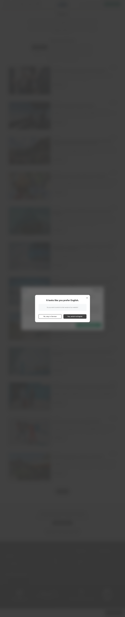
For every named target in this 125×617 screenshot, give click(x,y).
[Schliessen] (87, 298)
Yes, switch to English (74, 316)
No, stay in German (50, 316)
